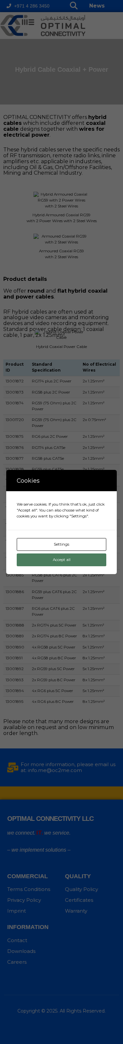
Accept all (62, 559)
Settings (61, 544)
